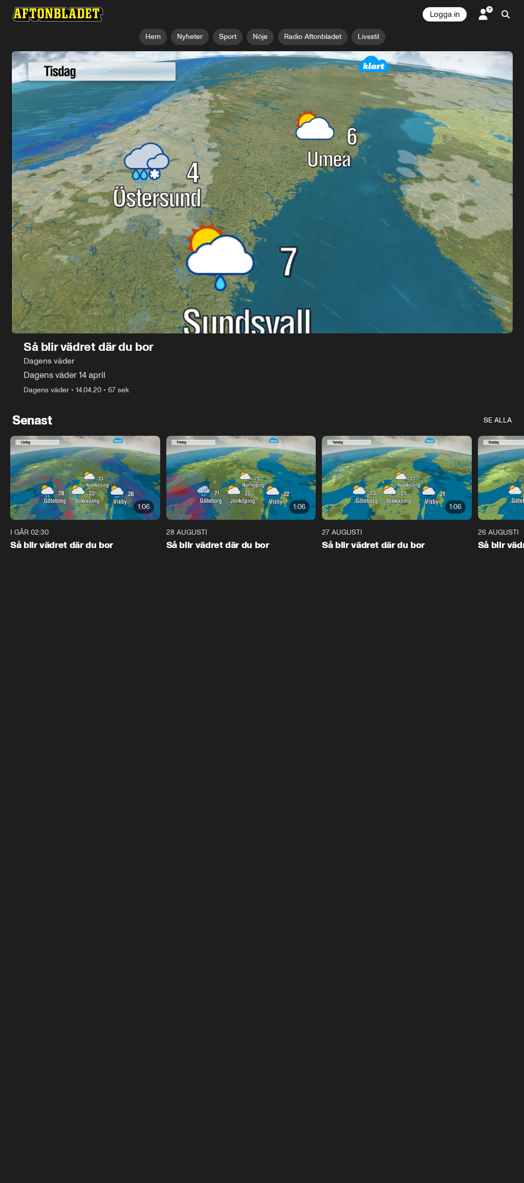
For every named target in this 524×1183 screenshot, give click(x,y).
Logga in (445, 14)
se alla (498, 420)
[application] (262, 192)
